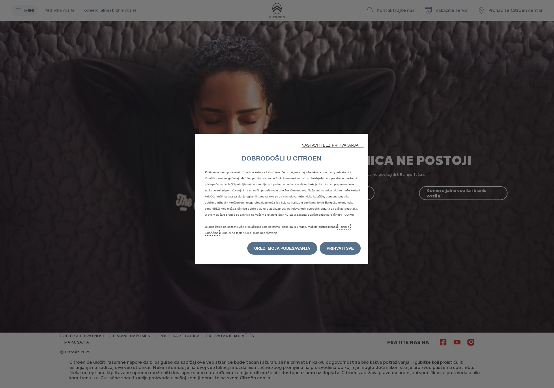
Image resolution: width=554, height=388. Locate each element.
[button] (333, 145)
